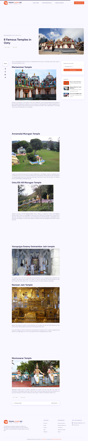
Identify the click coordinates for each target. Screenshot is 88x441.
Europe (45, 427)
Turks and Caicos (61, 423)
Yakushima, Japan (61, 429)
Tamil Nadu (14, 47)
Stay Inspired (73, 70)
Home (5, 35)
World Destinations (47, 2)
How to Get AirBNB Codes (76, 93)
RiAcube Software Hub (56, 439)
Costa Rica (60, 427)
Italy (44, 429)
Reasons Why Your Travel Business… (75, 88)
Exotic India (36, 2)
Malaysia (45, 431)
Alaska (59, 431)
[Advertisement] (44, 15)
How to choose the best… (76, 81)
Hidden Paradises (59, 2)
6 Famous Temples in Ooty (16, 35)
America (45, 423)
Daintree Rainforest (62, 425)
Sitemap (44, 439)
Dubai (45, 425)
